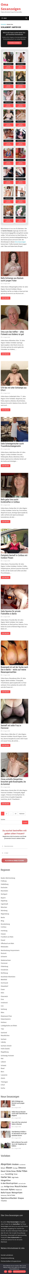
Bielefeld (4, 979)
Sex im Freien (11, 1195)
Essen (3, 989)
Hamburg (4, 931)
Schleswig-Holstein (7, 1056)
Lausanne (4, 1075)
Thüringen (4, 1082)
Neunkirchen (5, 1035)
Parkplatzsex (18, 1189)
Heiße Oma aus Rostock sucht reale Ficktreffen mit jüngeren (19, 1113)
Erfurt (3, 1085)
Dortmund (4, 983)
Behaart (3, 1168)
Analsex (15, 1164)
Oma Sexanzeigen (11, 6)
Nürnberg (4, 910)
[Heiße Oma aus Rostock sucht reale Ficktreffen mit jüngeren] (5, 1112)
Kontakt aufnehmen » (8, 67)
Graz (2, 999)
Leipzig (3, 1042)
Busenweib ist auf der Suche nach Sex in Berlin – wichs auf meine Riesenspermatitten (14, 669)
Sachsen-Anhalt (6, 1046)
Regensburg (5, 914)
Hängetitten (6, 1180)
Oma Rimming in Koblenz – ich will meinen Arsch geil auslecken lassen (19, 1133)
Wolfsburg (4, 973)
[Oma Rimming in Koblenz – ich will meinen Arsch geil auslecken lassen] (5, 1132)
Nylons (12, 1189)
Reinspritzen (17, 1192)
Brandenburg (5, 924)
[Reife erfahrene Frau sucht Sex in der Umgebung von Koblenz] (5, 1142)
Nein (10, 1271)
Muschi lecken (21, 1186)
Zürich (3, 1078)
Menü (5, 18)
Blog (2, 921)
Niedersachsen (6, 960)
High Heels (15, 1177)
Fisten (15, 1174)
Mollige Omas (9, 1186)
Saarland (4, 1032)
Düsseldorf (4, 986)
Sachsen (3, 1039)
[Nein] (27, 1269)
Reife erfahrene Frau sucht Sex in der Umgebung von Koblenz (19, 1144)
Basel (3, 1068)
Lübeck (3, 1062)
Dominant (2, 1174)
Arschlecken (22, 1164)
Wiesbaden (4, 947)
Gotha (3, 1088)
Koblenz (4, 1022)
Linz (2, 1006)
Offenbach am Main (7, 943)
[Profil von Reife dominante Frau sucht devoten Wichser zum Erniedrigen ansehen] (21, 191)
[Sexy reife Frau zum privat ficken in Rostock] (5, 1122)
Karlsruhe (4, 887)
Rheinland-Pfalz (6, 1016)
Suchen (3, 819)
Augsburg (4, 901)
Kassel (3, 940)
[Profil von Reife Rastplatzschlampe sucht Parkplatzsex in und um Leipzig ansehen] (21, 134)
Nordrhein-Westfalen (8, 977)
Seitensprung (3, 1195)
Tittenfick (4, 1201)
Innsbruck (4, 1002)
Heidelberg (4, 884)
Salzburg (4, 1009)
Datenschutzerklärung (7, 1258)
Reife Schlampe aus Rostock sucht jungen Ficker (12, 279)
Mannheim (4, 891)
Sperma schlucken (9, 1198)
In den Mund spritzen (9, 1183)
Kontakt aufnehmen (7, 1255)
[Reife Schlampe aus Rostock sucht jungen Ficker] (5, 1101)
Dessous (22, 1167)
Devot (3, 1171)
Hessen (3, 934)
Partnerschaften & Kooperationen (11, 1261)
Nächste (21, 814)
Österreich (4, 996)
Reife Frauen (6, 1192)
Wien (2, 1012)
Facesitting (9, 1174)
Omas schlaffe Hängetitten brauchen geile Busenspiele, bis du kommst (13, 781)
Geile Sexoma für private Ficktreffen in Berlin (10, 612)
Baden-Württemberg (8, 878)
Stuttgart (4, 894)
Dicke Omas (11, 1171)
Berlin (3, 917)
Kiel (2, 1058)
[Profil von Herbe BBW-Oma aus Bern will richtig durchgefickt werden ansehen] (8, 153)
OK (5, 1271)
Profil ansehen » (8, 64)
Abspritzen (6, 1164)
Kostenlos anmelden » (14, 43)
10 (15, 814)
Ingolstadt (4, 904)
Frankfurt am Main (7, 937)
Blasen (9, 1167)
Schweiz (3, 1065)
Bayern (3, 898)
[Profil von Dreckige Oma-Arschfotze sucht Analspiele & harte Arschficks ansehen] (8, 95)
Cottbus (3, 927)
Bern (2, 1072)
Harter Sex (6, 1177)
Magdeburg (5, 1052)
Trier (2, 1029)
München (4, 907)
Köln (2, 993)
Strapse (21, 1198)
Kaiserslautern (6, 1019)
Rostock (3, 953)
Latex (2, 1186)
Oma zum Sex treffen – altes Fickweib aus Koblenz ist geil (12, 333)
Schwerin (4, 956)
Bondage (15, 1168)
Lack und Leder (22, 1183)
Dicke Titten (21, 1171)
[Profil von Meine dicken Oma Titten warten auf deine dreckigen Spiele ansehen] (21, 172)
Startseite (3, 24)
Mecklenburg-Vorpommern (10, 950)
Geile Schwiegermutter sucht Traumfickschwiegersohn (12, 444)
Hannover (4, 963)
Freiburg (4, 881)
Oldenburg (4, 966)
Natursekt (4, 1189)
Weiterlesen (5, 298)
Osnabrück (4, 970)
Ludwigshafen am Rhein (9, 1025)
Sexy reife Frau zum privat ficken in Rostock (19, 1123)
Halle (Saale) (5, 1049)
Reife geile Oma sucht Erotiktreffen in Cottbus (10, 500)
